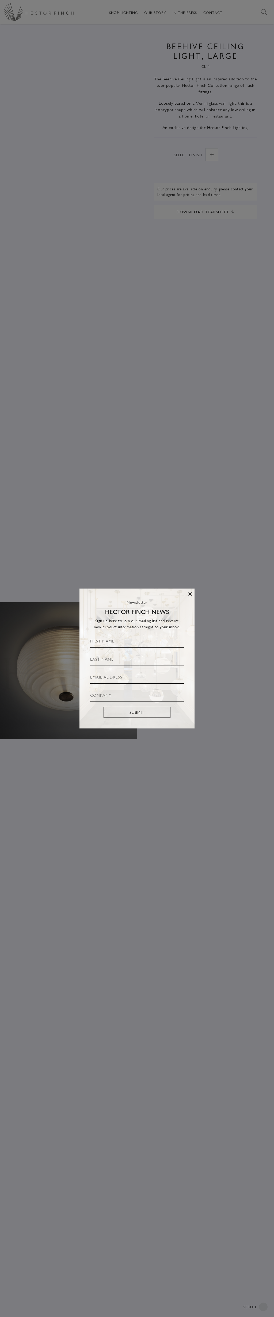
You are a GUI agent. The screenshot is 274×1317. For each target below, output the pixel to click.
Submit (137, 712)
